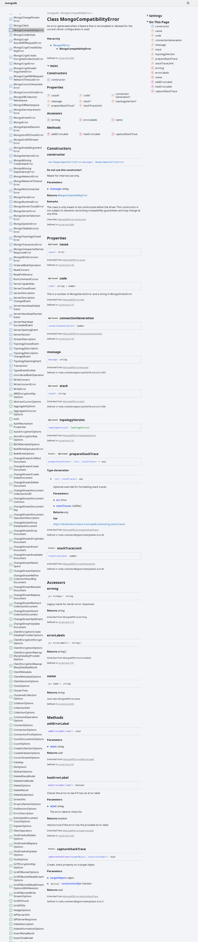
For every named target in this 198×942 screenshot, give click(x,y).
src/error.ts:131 (66, 304)
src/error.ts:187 (66, 764)
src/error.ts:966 (66, 224)
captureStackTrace (88, 896)
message (83, 367)
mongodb (11, 3)
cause (82, 259)
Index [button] (54, 66)
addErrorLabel (86, 759)
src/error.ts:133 (66, 338)
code (81, 299)
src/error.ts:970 (66, 703)
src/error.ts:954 (66, 58)
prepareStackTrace (89, 529)
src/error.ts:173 (66, 622)
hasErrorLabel (86, 830)
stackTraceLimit (87, 563)
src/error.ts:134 (66, 265)
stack (81, 401)
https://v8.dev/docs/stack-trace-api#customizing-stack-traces (89, 524)
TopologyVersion (80, 427)
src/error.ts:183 (66, 835)
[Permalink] (67, 154)
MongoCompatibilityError (76, 13)
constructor (80, 219)
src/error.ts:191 (66, 662)
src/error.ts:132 (66, 440)
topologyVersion (87, 435)
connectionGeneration (90, 333)
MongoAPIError (61, 45)
